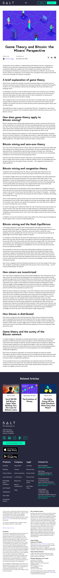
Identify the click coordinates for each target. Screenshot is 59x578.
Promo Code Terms (30, 481)
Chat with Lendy (44, 467)
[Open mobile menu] (26, 2)
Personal (5, 466)
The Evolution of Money (29, 400)
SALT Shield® (6, 488)
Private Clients (7, 473)
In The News (18, 477)
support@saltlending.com (46, 482)
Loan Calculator (7, 477)
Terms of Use (30, 477)
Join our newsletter (14, 443)
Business (5, 469)
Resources (17, 481)
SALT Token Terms (29, 487)
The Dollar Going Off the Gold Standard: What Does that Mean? (48, 403)
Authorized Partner (6, 500)
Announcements (19, 473)
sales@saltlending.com (45, 473)
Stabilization (6, 492)
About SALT (17, 466)
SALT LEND (6, 495)
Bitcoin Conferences (18, 485)
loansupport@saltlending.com (47, 494)
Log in (42, 3)
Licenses (29, 466)
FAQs (15, 490)
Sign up (51, 3)
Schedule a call (44, 475)
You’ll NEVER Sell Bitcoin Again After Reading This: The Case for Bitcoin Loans (11, 404)
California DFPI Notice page (44, 544)
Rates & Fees (30, 469)
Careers (16, 469)
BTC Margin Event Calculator (6, 482)
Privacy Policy (30, 473)
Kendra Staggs (9, 59)
